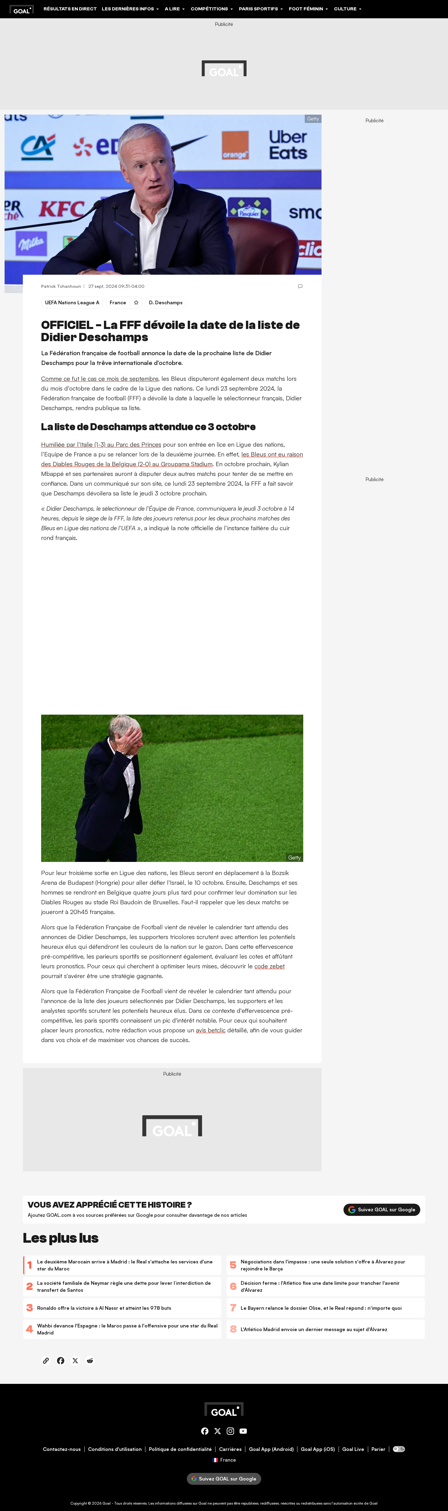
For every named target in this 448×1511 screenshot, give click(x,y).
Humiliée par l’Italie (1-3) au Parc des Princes (101, 444)
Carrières (230, 1449)
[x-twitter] (217, 1432)
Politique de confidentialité (180, 1449)
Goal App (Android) (271, 1449)
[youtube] (243, 1432)
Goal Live (353, 1449)
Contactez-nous (62, 1449)
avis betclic (211, 1030)
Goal (106, 1503)
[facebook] (205, 1432)
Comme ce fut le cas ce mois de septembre (99, 378)
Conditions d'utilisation (115, 1449)
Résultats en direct (70, 9)
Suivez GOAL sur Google (386, 1209)
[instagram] (230, 1432)
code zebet (269, 966)
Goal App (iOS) (318, 1449)
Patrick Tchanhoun (61, 286)
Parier (379, 1449)
